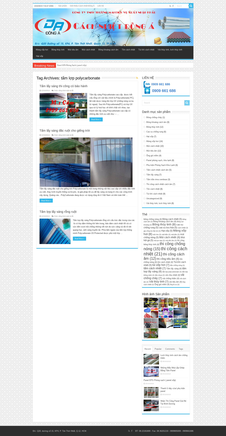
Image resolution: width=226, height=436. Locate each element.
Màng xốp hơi (42, 49)
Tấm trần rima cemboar (156, 179)
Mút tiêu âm (73, 49)
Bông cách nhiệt (172, 219)
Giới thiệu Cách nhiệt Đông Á (82, 6)
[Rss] (170, 6)
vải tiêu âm (175, 282)
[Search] (191, 6)
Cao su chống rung (154, 132)
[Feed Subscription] (137, 78)
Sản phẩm (62, 6)
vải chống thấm (171, 278)
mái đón (175, 234)
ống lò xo (174, 284)
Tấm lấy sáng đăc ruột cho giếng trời (65, 130)
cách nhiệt (183, 228)
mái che (157, 234)
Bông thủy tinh (58, 49)
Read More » (96, 119)
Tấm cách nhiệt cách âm (157, 170)
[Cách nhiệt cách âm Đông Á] (113, 27)
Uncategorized (152, 198)
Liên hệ (100, 6)
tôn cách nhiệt (165, 262)
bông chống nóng (153, 219)
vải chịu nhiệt (172, 275)
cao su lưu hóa (168, 227)
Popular (158, 349)
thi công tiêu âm (168, 258)
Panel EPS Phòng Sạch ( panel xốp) (71, 65)
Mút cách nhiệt (88, 49)
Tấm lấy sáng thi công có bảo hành (63, 86)
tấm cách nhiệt (155, 268)
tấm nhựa (160, 275)
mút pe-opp (159, 240)
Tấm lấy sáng (152, 175)
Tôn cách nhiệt (128, 49)
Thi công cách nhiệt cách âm (159, 184)
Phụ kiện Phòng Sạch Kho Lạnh (160, 165)
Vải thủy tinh (159, 281)
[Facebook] (173, 6)
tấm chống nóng (177, 265)
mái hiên (166, 234)
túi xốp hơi (160, 264)
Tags (181, 349)
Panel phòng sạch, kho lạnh (158, 160)
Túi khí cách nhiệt (146, 49)
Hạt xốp (39, 56)
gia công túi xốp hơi (152, 231)
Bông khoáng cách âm (108, 49)
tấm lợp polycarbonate (172, 272)
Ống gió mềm (152, 155)
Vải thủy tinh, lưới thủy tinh (170, 49)
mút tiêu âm (171, 240)
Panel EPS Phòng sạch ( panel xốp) (160, 380)
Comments (170, 349)
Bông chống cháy (154, 117)
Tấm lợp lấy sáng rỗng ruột (58, 211)
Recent (148, 349)
